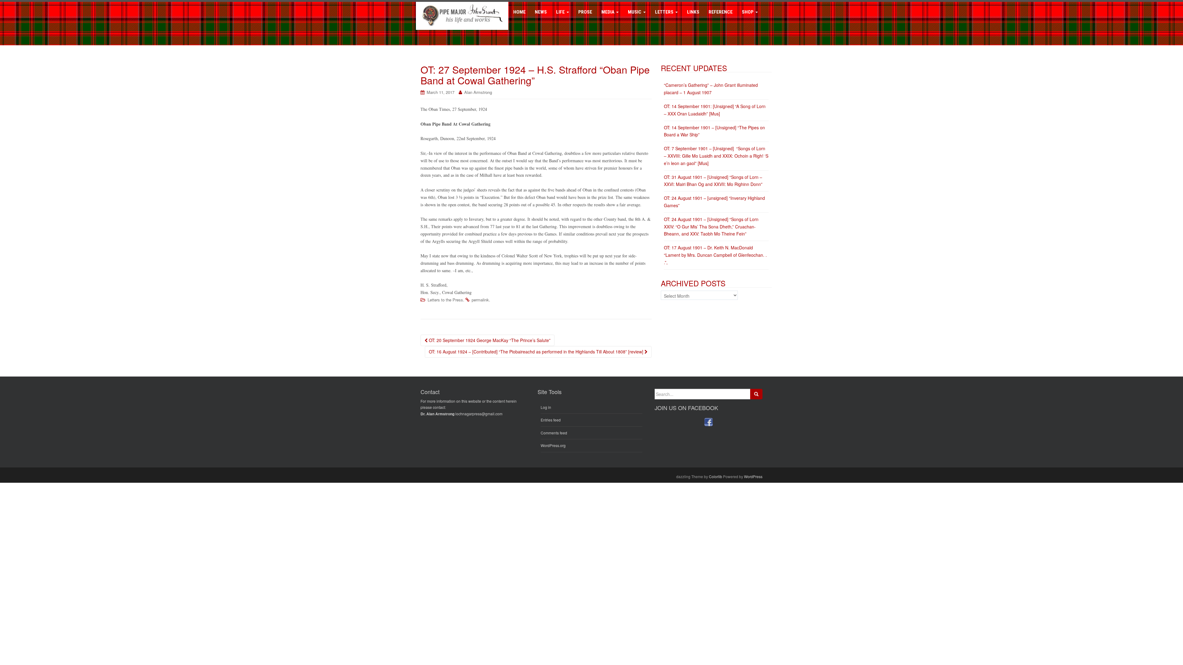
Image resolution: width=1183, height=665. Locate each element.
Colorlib (715, 476)
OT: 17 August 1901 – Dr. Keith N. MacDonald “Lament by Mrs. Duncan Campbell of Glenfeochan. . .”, (715, 254)
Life (561, 12)
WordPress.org (553, 445)
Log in (546, 407)
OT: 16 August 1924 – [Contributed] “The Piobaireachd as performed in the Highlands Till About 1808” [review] (536, 352)
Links (693, 12)
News (541, 12)
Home (519, 12)
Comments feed (554, 432)
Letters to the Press (445, 300)
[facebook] (708, 422)
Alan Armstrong (478, 92)
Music (635, 12)
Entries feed (551, 419)
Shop (748, 12)
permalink (480, 300)
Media (608, 12)
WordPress (753, 476)
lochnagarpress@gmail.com (478, 413)
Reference (721, 12)
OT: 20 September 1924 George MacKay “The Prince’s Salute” (489, 340)
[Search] (756, 394)
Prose (585, 12)
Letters (665, 12)
